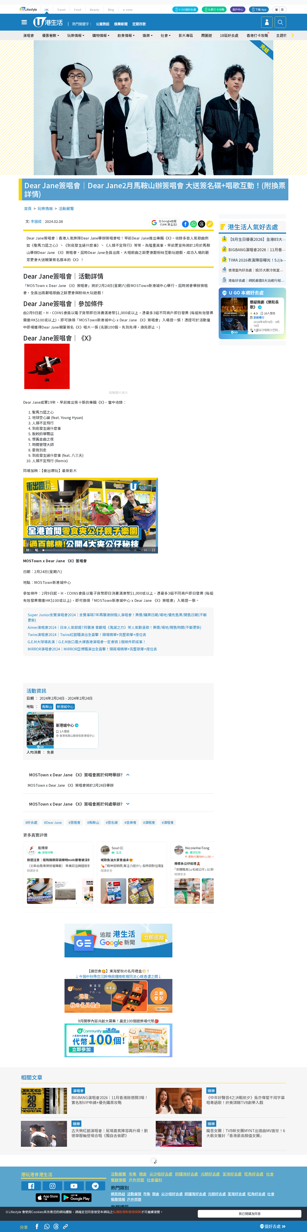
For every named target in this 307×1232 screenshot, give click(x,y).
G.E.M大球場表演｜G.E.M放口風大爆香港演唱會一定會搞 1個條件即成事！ (87, 641)
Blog (111, 9)
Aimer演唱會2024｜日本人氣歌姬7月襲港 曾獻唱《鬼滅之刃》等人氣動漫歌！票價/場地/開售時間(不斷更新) (114, 627)
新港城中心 (65, 706)
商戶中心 (237, 9)
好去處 (32, 822)
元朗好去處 (210, 1174)
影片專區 (186, 35)
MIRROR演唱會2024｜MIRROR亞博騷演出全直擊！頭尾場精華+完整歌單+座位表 (92, 649)
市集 (132, 1174)
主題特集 (283, 35)
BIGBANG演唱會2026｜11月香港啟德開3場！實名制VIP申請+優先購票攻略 (109, 1100)
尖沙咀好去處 (160, 1174)
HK (47, 9)
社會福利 (154, 1180)
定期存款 (139, 24)
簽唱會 (75, 822)
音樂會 (131, 822)
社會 (270, 1174)
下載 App (261, 9)
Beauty (94, 9)
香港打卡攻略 (257, 35)
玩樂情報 (45, 208)
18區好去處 (229, 35)
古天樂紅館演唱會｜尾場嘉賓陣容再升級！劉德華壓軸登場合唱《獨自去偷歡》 (109, 1133)
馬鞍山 (47, 706)
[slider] (89, 550)
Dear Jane (54, 822)
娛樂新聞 (121, 24)
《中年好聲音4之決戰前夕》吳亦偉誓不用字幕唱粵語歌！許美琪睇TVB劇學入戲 (245, 1100)
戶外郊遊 (136, 1180)
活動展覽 (66, 208)
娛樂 (211, 1090)
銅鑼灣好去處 (186, 1174)
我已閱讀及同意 (250, 1213)
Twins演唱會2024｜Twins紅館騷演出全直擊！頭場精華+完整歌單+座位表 (87, 634)
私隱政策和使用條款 (127, 1212)
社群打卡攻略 (216, 9)
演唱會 (28, 35)
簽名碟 (113, 822)
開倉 (143, 1174)
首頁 (28, 208)
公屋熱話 (102, 24)
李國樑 (36, 221)
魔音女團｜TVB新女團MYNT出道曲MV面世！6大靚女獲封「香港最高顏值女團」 (245, 1133)
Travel (61, 9)
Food (77, 9)
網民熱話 (118, 1193)
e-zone (128, 9)
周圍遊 (206, 35)
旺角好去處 (253, 1174)
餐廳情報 (118, 1180)
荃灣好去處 (232, 1174)
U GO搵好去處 (187, 9)
